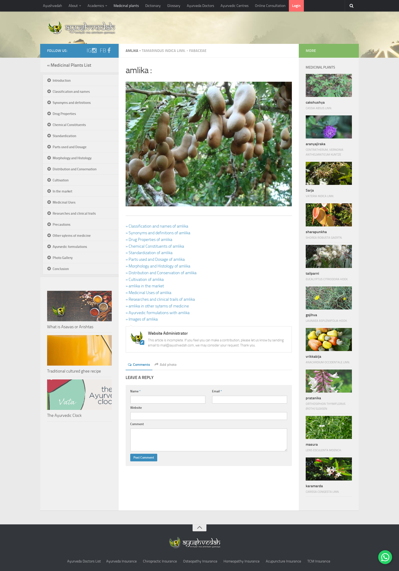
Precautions (61, 224)
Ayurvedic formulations (70, 247)
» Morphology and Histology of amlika (158, 266)
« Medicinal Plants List (69, 65)
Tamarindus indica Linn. (164, 50)
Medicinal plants (126, 5)
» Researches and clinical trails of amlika (160, 299)
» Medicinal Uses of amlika (148, 292)
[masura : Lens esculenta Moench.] (329, 427)
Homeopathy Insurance (242, 561)
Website (136, 408)
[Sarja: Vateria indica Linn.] (329, 173)
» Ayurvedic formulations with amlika (158, 312)
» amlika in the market (145, 286)
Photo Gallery (63, 258)
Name (135, 391)
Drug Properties (64, 114)
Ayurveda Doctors (200, 5)
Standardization (64, 136)
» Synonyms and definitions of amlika (158, 232)
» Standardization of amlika (149, 252)
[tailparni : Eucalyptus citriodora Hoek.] (329, 256)
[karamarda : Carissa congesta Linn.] (329, 469)
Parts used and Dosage (70, 147)
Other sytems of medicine (72, 236)
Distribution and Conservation (75, 169)
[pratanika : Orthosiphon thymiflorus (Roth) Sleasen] (329, 381)
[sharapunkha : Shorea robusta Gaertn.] (329, 214)
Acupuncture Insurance (283, 561)
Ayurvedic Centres (234, 5)
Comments (141, 364)
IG (89, 50)
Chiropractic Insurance (160, 561)
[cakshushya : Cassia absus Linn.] (329, 85)
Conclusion (61, 269)
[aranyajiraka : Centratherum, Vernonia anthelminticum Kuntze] (329, 126)
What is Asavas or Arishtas (70, 326)
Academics (96, 5)
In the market (62, 191)
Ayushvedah (52, 5)
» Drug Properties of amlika (149, 239)
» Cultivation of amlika (145, 279)
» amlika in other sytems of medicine (157, 306)
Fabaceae (197, 50)
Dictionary (153, 5)
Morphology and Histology (72, 158)
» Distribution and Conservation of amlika (161, 272)
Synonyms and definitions (72, 103)
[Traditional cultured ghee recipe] (79, 350)
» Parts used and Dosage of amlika (155, 259)
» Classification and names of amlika (157, 226)
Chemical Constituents (69, 125)
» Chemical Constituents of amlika (155, 246)
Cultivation (61, 180)
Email (217, 391)
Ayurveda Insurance (121, 561)
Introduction (62, 80)
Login (296, 5)
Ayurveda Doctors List (84, 561)
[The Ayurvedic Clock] (79, 394)
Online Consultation (270, 5)
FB (103, 50)
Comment (137, 424)
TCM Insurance (318, 561)
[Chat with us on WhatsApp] (385, 557)
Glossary (173, 5)
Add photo (168, 364)
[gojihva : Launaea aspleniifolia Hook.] (329, 298)
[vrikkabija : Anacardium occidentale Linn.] (329, 339)
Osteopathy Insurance (200, 561)
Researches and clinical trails (74, 213)
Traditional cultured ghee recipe (74, 371)
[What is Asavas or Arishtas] (79, 306)
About (73, 5)
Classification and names (71, 92)
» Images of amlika (142, 319)
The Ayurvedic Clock (64, 415)
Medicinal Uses (64, 202)
